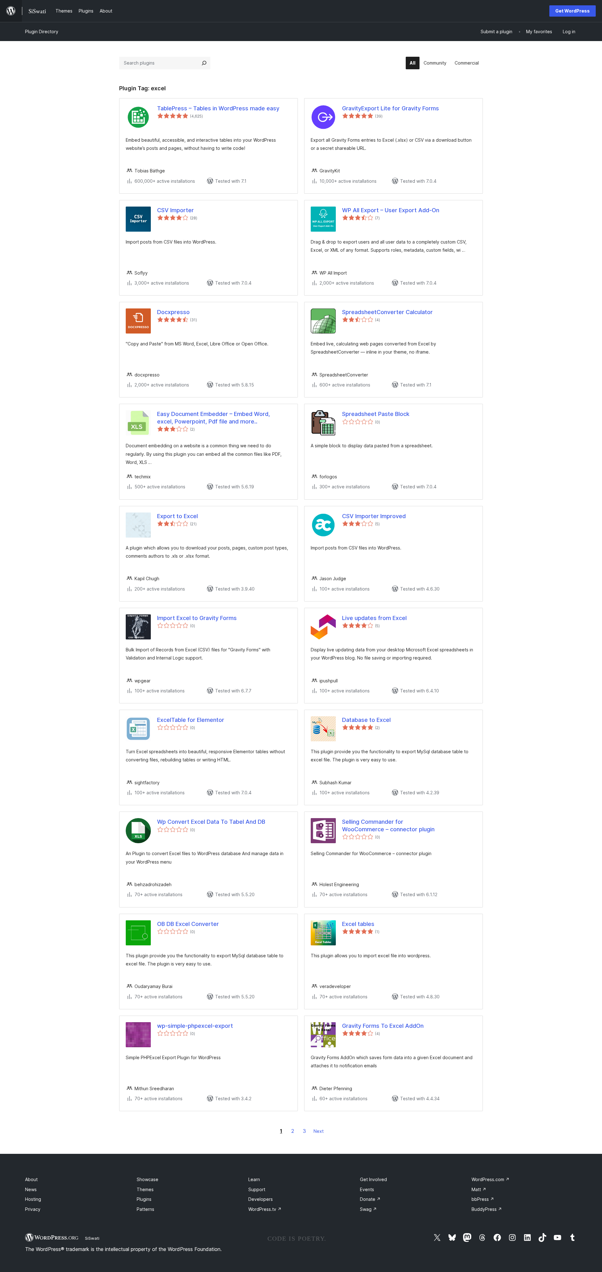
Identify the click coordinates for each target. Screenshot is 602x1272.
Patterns (145, 1209)
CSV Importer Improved (374, 516)
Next (319, 1131)
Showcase (147, 1179)
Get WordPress (572, 10)
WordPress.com (491, 1179)
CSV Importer (175, 210)
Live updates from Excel (374, 618)
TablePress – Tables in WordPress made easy (218, 108)
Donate (370, 1199)
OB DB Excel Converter (188, 924)
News (31, 1189)
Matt (479, 1189)
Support (256, 1189)
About (31, 1179)
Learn (254, 1179)
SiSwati (92, 1238)
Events (367, 1189)
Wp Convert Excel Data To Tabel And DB (211, 821)
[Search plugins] (204, 63)
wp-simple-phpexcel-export (195, 1025)
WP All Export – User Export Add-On (390, 210)
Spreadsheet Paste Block (375, 414)
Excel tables (358, 924)
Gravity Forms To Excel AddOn (383, 1025)
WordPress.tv (265, 1209)
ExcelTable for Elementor (190, 720)
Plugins (144, 1199)
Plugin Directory (41, 31)
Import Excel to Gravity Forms (197, 618)
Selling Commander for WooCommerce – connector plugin (388, 825)
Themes (145, 1189)
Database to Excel (366, 720)
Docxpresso (173, 312)
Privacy (32, 1209)
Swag (368, 1209)
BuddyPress (487, 1209)
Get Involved (373, 1179)
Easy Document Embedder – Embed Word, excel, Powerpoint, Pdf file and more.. (213, 417)
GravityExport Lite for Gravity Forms (390, 108)
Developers (260, 1199)
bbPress (483, 1199)
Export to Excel (177, 516)
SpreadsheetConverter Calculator (387, 312)
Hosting (33, 1199)
